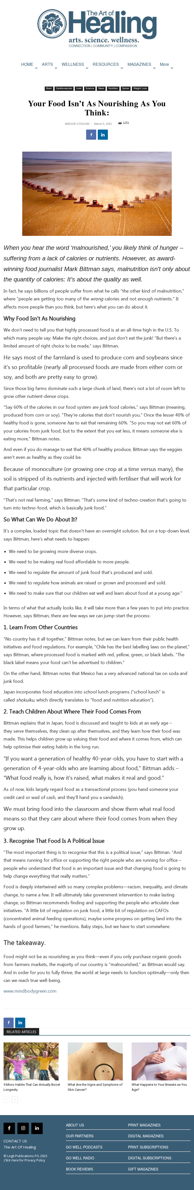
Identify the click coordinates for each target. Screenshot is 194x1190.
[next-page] (15, 1100)
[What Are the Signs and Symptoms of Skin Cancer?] (97, 1061)
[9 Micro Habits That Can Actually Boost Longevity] (33, 1061)
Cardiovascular (64, 88)
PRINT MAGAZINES (144, 1124)
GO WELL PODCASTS (84, 1147)
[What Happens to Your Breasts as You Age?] (161, 1061)
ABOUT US (75, 1124)
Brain (49, 88)
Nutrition (113, 88)
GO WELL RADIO (80, 1157)
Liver (78, 88)
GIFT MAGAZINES (143, 1169)
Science (90, 88)
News (101, 88)
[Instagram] (23, 1128)
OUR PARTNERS (79, 1135)
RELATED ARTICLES (21, 1032)
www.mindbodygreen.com (30, 991)
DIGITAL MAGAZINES (145, 1135)
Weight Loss (140, 88)
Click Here (11, 1160)
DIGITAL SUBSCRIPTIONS (149, 1157)
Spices (125, 88)
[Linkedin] (103, 135)
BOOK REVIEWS (79, 1169)
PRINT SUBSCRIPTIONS (148, 1147)
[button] (185, 75)
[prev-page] (7, 1100)
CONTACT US (15, 1140)
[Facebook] (91, 135)
